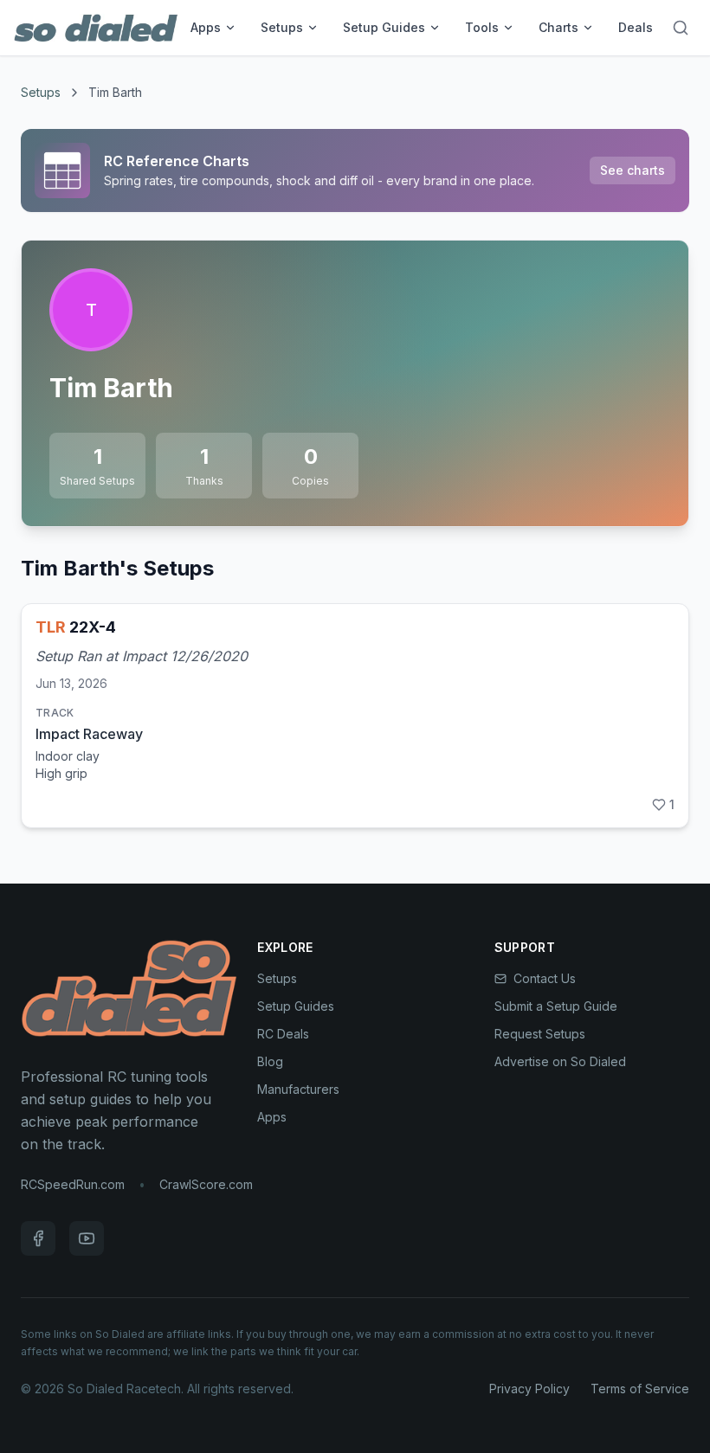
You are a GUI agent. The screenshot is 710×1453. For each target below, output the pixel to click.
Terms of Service (640, 1388)
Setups (282, 27)
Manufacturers (298, 1089)
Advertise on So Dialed (560, 1061)
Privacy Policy (529, 1388)
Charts (558, 27)
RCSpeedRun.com (73, 1184)
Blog (270, 1061)
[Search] (680, 27)
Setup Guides (384, 27)
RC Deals (283, 1033)
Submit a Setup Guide (555, 1006)
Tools (482, 27)
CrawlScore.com (206, 1184)
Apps (205, 27)
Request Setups (539, 1033)
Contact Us (544, 978)
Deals (635, 27)
